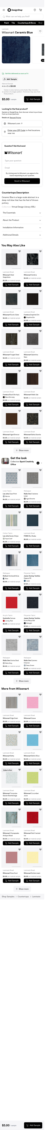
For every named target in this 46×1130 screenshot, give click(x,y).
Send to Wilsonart (22, 181)
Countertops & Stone (27, 23)
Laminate (5, 29)
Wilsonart (8, 32)
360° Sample (12, 79)
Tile (13, 23)
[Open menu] (4, 10)
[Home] (16, 10)
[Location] (35, 10)
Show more (24, 450)
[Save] (40, 31)
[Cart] (40, 10)
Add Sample (35, 99)
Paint (6, 23)
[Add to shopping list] (19, 251)
